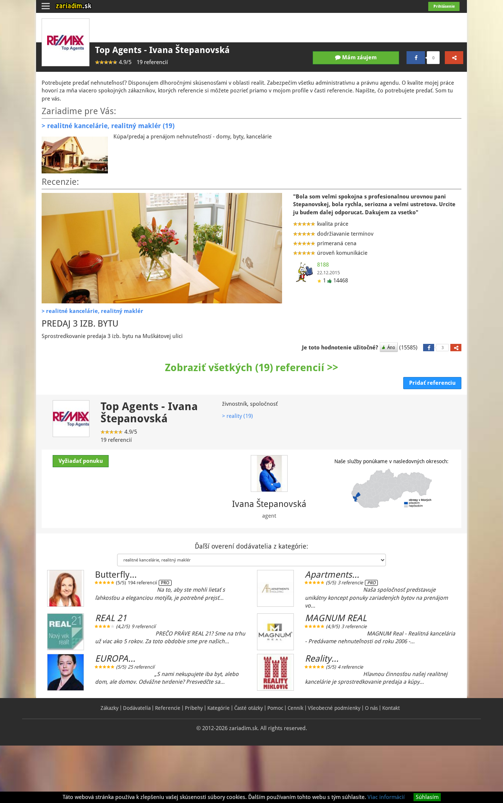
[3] (428, 347)
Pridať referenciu (432, 383)
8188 (323, 264)
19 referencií (152, 62)
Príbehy (194, 708)
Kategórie (218, 708)
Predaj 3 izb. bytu (80, 323)
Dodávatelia (137, 708)
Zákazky (110, 708)
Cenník (295, 708)
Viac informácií (386, 797)
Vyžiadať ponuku (81, 461)
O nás (371, 708)
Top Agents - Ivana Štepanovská (162, 50)
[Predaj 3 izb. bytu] (162, 248)
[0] (416, 57)
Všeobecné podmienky (334, 708)
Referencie (167, 708)
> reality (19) (237, 416)
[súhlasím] (389, 347)
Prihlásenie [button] (444, 6)
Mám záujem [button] (359, 57)
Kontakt (391, 708)
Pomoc (275, 708)
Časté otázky (248, 708)
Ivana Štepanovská (269, 504)
